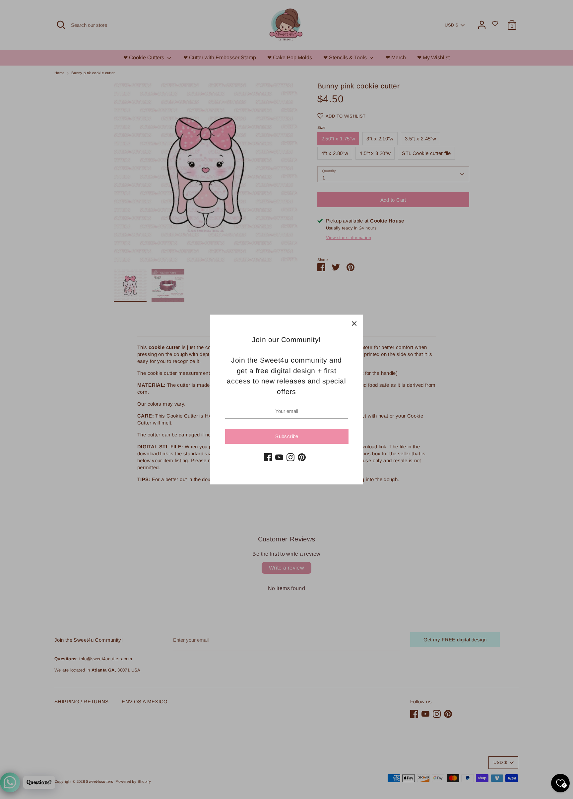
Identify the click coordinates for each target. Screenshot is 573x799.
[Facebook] (268, 457)
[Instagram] (290, 457)
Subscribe (286, 436)
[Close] (354, 323)
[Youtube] (279, 457)
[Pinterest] (302, 457)
